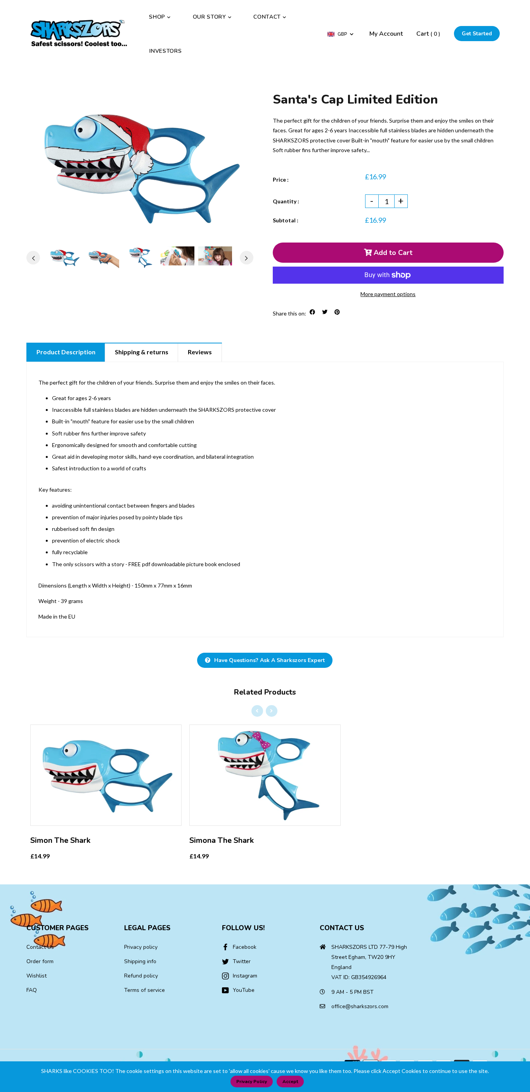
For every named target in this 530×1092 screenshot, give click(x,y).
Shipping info (140, 961)
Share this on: (289, 313)
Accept (290, 1081)
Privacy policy (141, 947)
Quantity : (286, 201)
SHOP (158, 17)
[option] (139, 166)
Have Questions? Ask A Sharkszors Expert (269, 660)
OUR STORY (210, 17)
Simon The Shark (60, 840)
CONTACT (268, 17)
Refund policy (141, 975)
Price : (281, 179)
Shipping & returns (141, 351)
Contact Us (40, 947)
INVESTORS (165, 51)
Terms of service (144, 990)
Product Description (65, 351)
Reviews (200, 351)
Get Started (477, 33)
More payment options (388, 294)
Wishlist (36, 975)
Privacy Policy (251, 1081)
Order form (40, 961)
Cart (428, 33)
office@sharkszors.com (359, 1006)
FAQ (31, 990)
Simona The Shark (221, 840)
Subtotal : (285, 220)
